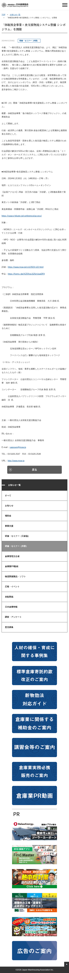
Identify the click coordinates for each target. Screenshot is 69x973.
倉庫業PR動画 (11, 566)
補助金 (8, 515)
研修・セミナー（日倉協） (17, 536)
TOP (3, 15)
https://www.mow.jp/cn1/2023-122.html (25, 267)
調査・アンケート (13, 617)
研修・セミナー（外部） (16, 546)
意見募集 (9, 627)
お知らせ (9, 505)
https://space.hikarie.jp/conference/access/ (22, 216)
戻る (34, 469)
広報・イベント (12, 586)
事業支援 (9, 526)
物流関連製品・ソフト (15, 576)
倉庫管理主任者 (12, 556)
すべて (8, 495)
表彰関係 (9, 597)
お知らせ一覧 (15, 15)
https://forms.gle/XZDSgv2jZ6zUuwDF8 (26, 274)
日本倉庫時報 (11, 607)
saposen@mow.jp (18, 447)
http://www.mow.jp (16, 460)
